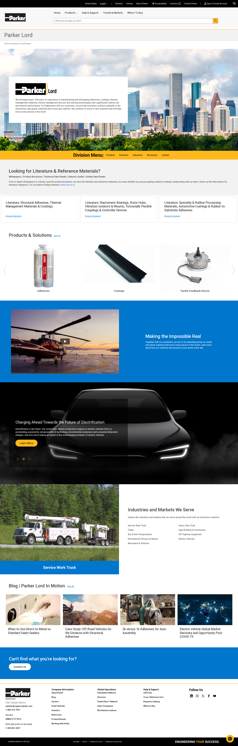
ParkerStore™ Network (107, 701)
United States (91, 3)
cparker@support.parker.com (19, 706)
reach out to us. (68, 185)
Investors (174, 3)
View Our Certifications (30, 444)
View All (70, 586)
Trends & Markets (113, 12)
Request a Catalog (151, 701)
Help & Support (90, 12)
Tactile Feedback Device (194, 290)
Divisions (119, 3)
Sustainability (161, 3)
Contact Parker (190, 3)
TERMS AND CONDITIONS (113, 742)
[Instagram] (197, 695)
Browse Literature (13, 216)
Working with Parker (61, 723)
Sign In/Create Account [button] (217, 3)
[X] (203, 695)
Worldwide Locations (107, 710)
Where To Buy (135, 12)
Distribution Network (106, 693)
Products (70, 12)
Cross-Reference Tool (153, 697)
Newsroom (57, 715)
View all (57, 236)
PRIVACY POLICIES (97, 742)
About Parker (142, 3)
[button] (105, 3)
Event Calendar (58, 706)
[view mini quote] (234, 4)
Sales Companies (105, 706)
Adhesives (43, 290)
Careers (129, 3)
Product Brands (59, 719)
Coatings (119, 290)
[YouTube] (214, 695)
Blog (54, 697)
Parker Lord (18, 35)
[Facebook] (209, 695)
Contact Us (19, 666)
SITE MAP (77, 742)
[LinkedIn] (191, 695)
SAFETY (86, 742)
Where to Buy (149, 706)
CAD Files (147, 693)
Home (57, 12)
